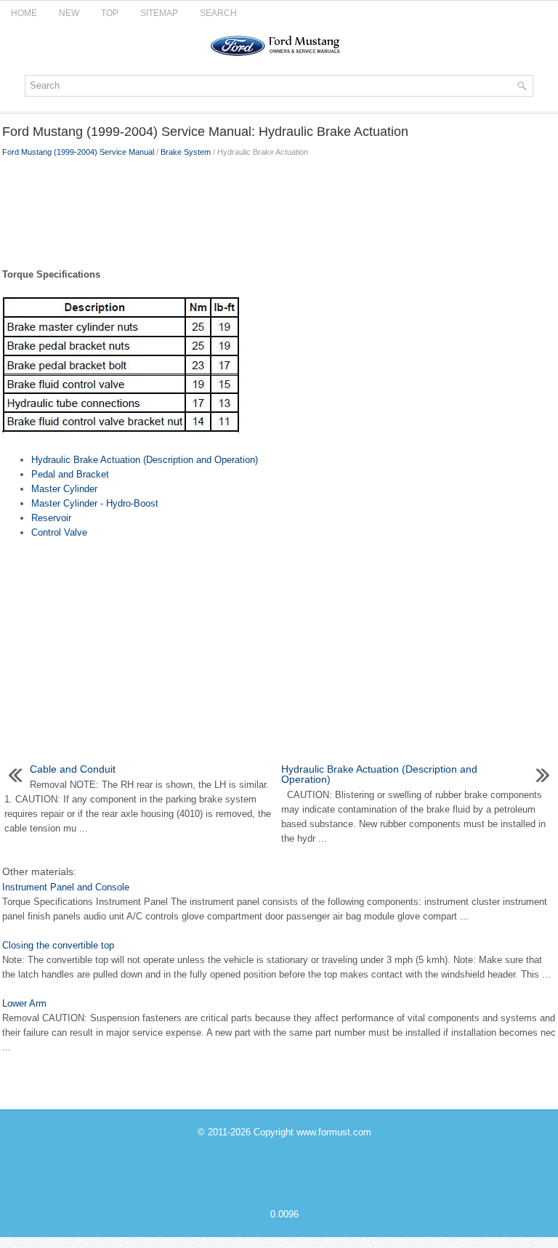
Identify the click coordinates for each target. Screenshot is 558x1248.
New (69, 13)
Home (24, 13)
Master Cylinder (64, 488)
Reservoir (51, 517)
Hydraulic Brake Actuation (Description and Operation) (144, 459)
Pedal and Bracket (70, 474)
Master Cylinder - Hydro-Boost (94, 503)
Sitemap (159, 13)
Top (109, 13)
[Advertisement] (279, 209)
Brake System (186, 152)
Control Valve (59, 532)
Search (218, 13)
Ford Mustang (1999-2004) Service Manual (78, 152)
